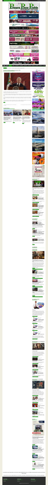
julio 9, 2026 (40, 279)
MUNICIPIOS (25, 65)
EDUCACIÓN (29, 65)
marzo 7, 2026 (40, 210)
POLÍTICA (10, 65)
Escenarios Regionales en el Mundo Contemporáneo (37, 278)
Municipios (34, 228)
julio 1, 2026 (40, 331)
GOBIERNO (7, 65)
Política (4, 102)
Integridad (36, 316)
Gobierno (33, 244)
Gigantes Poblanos (37, 202)
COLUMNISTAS (21, 65)
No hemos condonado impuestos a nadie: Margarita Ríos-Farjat (10, 105)
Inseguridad (34, 461)
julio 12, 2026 (40, 270)
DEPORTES (33, 65)
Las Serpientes (36, 356)
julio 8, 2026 (40, 324)
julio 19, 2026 (34, 187)
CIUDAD (13, 65)
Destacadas (34, 202)
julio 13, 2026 (34, 259)
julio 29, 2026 (40, 317)
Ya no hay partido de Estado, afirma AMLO (26, 104)
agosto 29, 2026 (40, 237)
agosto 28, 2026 (40, 462)
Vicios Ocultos (36, 395)
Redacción (37, 187)
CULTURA (40, 65)
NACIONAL (37, 65)
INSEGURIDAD (17, 65)
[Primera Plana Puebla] (4, 65)
